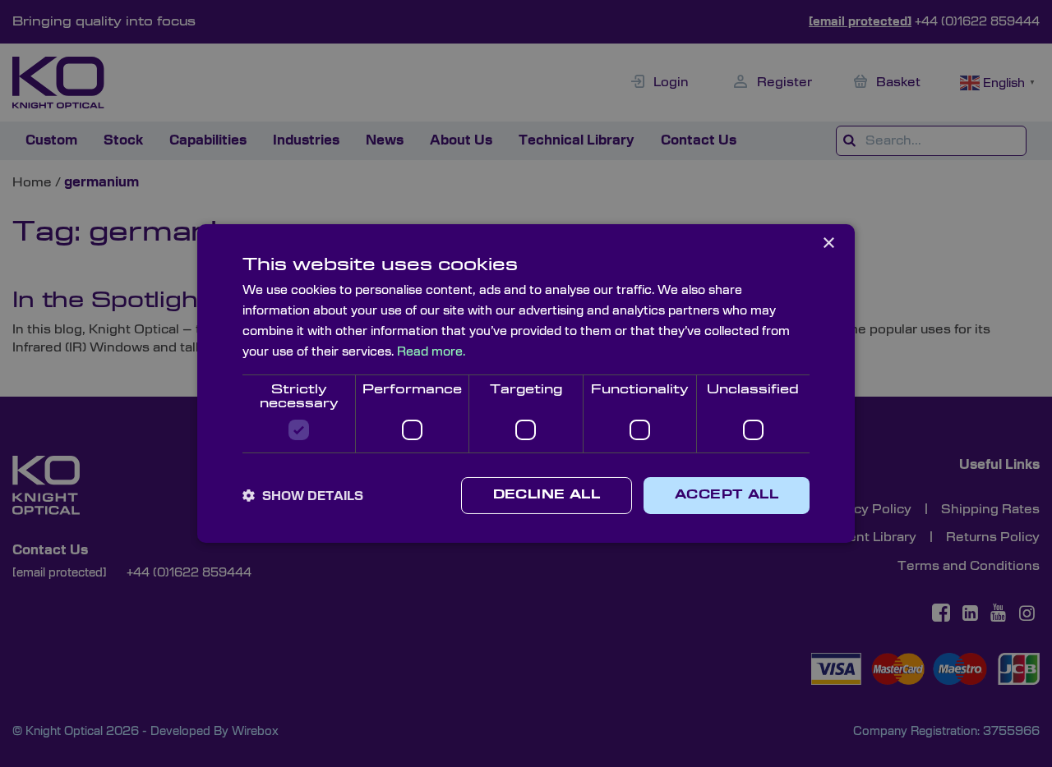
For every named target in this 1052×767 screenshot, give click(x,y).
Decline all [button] (546, 495)
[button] (302, 496)
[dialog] (526, 383)
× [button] (828, 243)
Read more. (431, 352)
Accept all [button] (726, 495)
